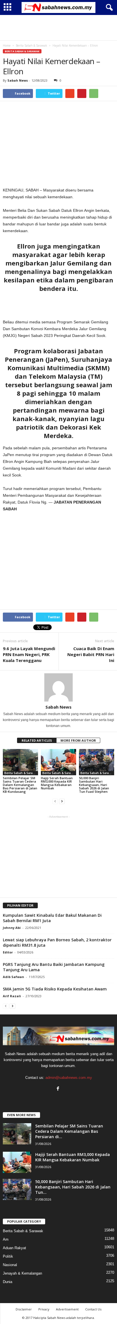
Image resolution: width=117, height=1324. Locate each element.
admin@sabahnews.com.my (68, 1077)
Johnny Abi (12, 928)
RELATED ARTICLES (37, 740)
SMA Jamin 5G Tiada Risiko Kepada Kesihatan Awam (55, 989)
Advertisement (67, 1309)
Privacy (43, 1309)
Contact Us (93, 1309)
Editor (8, 952)
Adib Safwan (13, 977)
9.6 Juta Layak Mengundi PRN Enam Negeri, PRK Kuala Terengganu (29, 654)
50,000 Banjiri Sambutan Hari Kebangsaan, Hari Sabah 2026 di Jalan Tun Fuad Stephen (94, 785)
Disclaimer (24, 1309)
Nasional (10, 1265)
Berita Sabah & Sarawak (22, 51)
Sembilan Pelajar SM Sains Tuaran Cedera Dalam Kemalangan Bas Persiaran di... (69, 1131)
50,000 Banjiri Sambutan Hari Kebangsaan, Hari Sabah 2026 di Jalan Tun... (72, 1187)
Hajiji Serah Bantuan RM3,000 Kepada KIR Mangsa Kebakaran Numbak (57, 783)
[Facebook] (58, 1089)
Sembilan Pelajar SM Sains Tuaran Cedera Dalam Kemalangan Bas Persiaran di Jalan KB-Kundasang (20, 785)
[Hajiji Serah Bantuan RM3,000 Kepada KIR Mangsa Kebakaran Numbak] (58, 762)
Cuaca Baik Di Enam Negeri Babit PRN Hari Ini (90, 654)
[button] (108, 7)
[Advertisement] (58, 28)
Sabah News (17, 80)
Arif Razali (12, 996)
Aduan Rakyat (14, 1248)
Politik (8, 1256)
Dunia (7, 1282)
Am (6, 1239)
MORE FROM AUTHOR (78, 740)
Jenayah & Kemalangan (22, 1273)
